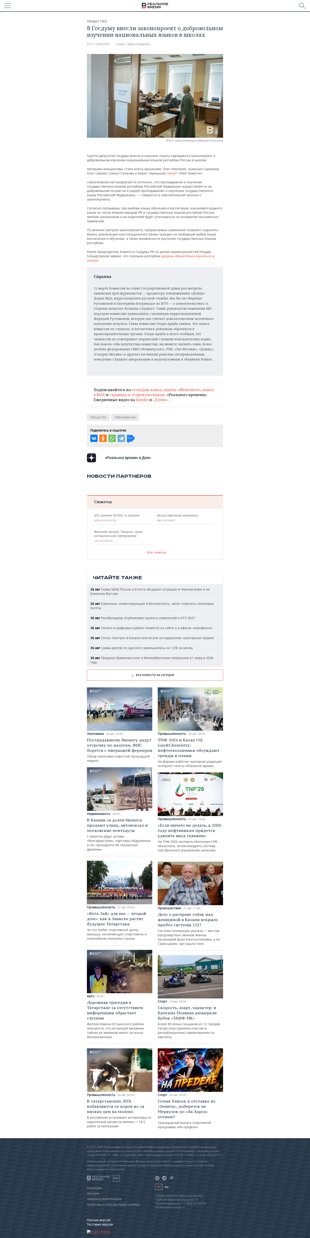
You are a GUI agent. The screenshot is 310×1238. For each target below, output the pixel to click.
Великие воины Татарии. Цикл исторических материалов (118, 536)
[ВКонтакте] (94, 438)
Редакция (94, 1188)
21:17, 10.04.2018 (98, 44)
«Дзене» (160, 399)
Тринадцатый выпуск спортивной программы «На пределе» (186, 1113)
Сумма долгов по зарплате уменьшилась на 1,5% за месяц (141, 648)
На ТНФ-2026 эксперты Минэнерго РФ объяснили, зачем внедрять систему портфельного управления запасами (189, 837)
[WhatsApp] (112, 438)
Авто (90, 996)
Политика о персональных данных (113, 1204)
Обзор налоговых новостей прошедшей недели (119, 750)
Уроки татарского (138, 44)
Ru (158, 1187)
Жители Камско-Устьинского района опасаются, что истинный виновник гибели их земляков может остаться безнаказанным (115, 1019)
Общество (97, 21)
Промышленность (101, 907)
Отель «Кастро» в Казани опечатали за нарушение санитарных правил (152, 638)
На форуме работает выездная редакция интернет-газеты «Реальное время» (190, 752)
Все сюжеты (156, 552)
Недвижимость (98, 814)
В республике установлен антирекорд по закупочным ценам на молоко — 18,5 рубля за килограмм (119, 1113)
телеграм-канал (147, 389)
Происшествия (169, 908)
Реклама (93, 1193)
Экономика (95, 733)
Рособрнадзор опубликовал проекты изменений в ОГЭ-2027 (142, 618)
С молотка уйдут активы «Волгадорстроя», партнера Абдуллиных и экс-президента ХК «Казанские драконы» (118, 834)
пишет (172, 173)
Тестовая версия (100, 1224)
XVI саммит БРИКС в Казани (116, 517)
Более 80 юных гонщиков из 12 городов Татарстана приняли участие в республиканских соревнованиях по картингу (189, 1022)
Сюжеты (103, 501)
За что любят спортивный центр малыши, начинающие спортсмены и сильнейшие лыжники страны (117, 926)
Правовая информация (104, 1199)
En (166, 1187)
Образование (125, 417)
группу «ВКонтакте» (182, 389)
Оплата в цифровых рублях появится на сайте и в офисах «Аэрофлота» (151, 628)
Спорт (162, 1001)
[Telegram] (121, 438)
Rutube (142, 399)
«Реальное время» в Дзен (127, 457)
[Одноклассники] (103, 438)
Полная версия (99, 1220)
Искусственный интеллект (177, 517)
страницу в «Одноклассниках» (137, 394)
